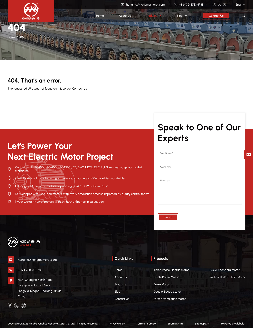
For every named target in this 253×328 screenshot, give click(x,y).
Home (11, 37)
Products (120, 284)
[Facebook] (214, 4)
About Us (121, 277)
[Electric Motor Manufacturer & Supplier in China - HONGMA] (31, 11)
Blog (117, 291)
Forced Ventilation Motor (170, 299)
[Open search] (243, 16)
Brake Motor (161, 284)
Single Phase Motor (166, 277)
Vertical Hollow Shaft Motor (227, 277)
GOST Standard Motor (224, 270)
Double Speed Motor (167, 291)
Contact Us (216, 15)
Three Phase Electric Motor (171, 270)
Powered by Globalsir (233, 323)
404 (22, 37)
